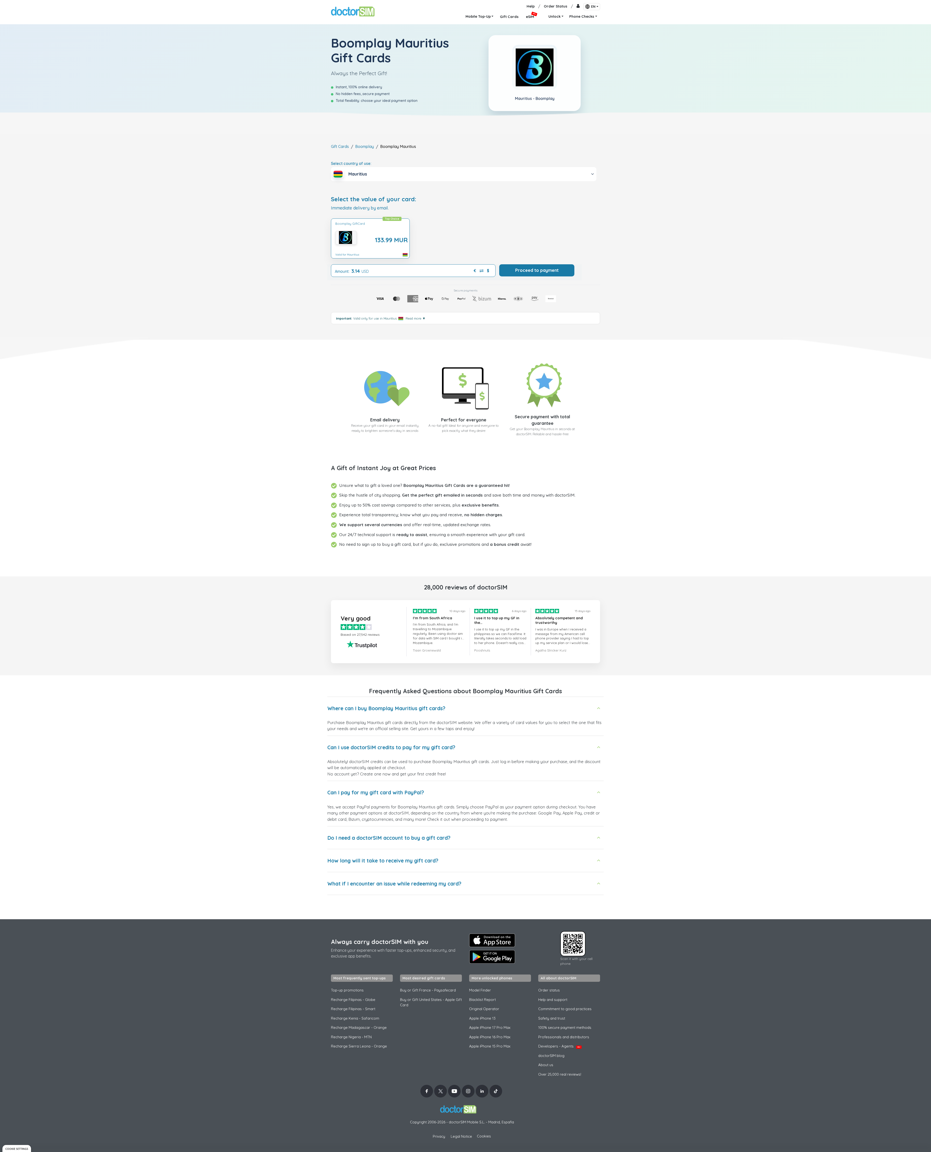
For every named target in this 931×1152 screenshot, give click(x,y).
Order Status (555, 6)
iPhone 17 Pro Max (489, 1027)
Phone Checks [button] (581, 16)
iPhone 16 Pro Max (489, 1037)
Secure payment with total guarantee (542, 420)
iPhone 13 (482, 1018)
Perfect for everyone (463, 420)
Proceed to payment (537, 270)
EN (593, 6)
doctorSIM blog (551, 1055)
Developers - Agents (559, 1046)
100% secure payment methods (564, 1027)
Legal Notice (461, 1136)
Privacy (439, 1136)
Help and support (552, 999)
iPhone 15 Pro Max (489, 1046)
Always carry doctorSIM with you (379, 941)
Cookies (484, 1136)
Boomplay (364, 146)
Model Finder (480, 990)
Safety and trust (551, 1018)
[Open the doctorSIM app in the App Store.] (492, 940)
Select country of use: (351, 163)
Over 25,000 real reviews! (559, 1074)
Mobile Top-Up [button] (478, 16)
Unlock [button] (554, 16)
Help (531, 6)
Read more (415, 318)
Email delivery (385, 420)
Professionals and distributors (563, 1037)
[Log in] (578, 6)
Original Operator (484, 1009)
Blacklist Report (482, 999)
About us (545, 1065)
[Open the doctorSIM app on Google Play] (492, 957)
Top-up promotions (347, 990)
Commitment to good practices (565, 1009)
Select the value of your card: (373, 199)
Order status (549, 990)
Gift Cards (340, 146)
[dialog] (16, 1148)
